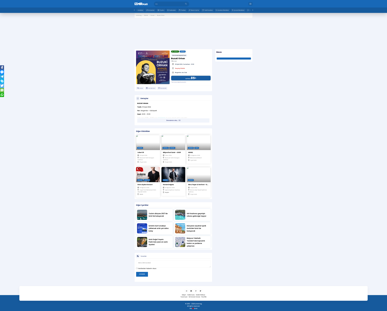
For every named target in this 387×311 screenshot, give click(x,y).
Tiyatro (162, 10)
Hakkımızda (191, 295)
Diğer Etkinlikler (143, 131)
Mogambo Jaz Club (181, 72)
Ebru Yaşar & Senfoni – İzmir (199, 185)
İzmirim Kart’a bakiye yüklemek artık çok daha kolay (159, 228)
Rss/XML (204, 297)
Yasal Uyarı (183, 297)
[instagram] (187, 291)
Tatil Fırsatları (208, 10)
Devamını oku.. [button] (172, 120)
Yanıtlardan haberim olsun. (147, 268)
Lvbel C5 (141, 152)
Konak (175, 61)
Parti (196, 148)
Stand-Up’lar (195, 10)
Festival (165, 148)
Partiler (183, 10)
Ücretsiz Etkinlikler (223, 10)
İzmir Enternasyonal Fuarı (179, 55)
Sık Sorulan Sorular (194, 297)
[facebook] (196, 291)
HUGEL (190, 152)
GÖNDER (142, 274)
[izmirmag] (141, 4)
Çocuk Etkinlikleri (239, 10)
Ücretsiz (147, 180)
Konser (183, 51)
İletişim (184, 295)
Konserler (151, 10)
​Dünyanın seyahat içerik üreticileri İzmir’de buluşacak (196, 228)
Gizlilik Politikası (200, 295)
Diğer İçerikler (142, 205)
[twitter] (200, 291)
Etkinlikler (140, 10)
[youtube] (191, 291)
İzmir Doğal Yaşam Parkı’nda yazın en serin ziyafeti (158, 242)
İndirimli (175, 51)
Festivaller (172, 10)
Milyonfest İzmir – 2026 (172, 152)
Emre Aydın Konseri (145, 185)
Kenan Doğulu (168, 185)
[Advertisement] (193, 32)
